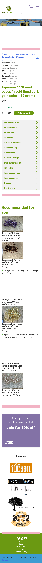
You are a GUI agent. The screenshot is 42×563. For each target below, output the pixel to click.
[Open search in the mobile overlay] (31, 12)
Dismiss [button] (5, 560)
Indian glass (9, 168)
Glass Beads (9, 152)
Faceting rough (11, 178)
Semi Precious (10, 127)
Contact (21, 549)
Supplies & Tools (11, 122)
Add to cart (24, 112)
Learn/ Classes (21, 546)
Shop (21, 544)
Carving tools (10, 188)
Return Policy (21, 552)
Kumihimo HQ (10, 147)
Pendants (8, 137)
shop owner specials (13, 163)
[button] (37, 57)
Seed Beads (9, 132)
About (21, 541)
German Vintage (11, 158)
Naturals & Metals (12, 142)
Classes (7, 183)
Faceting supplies (12, 173)
